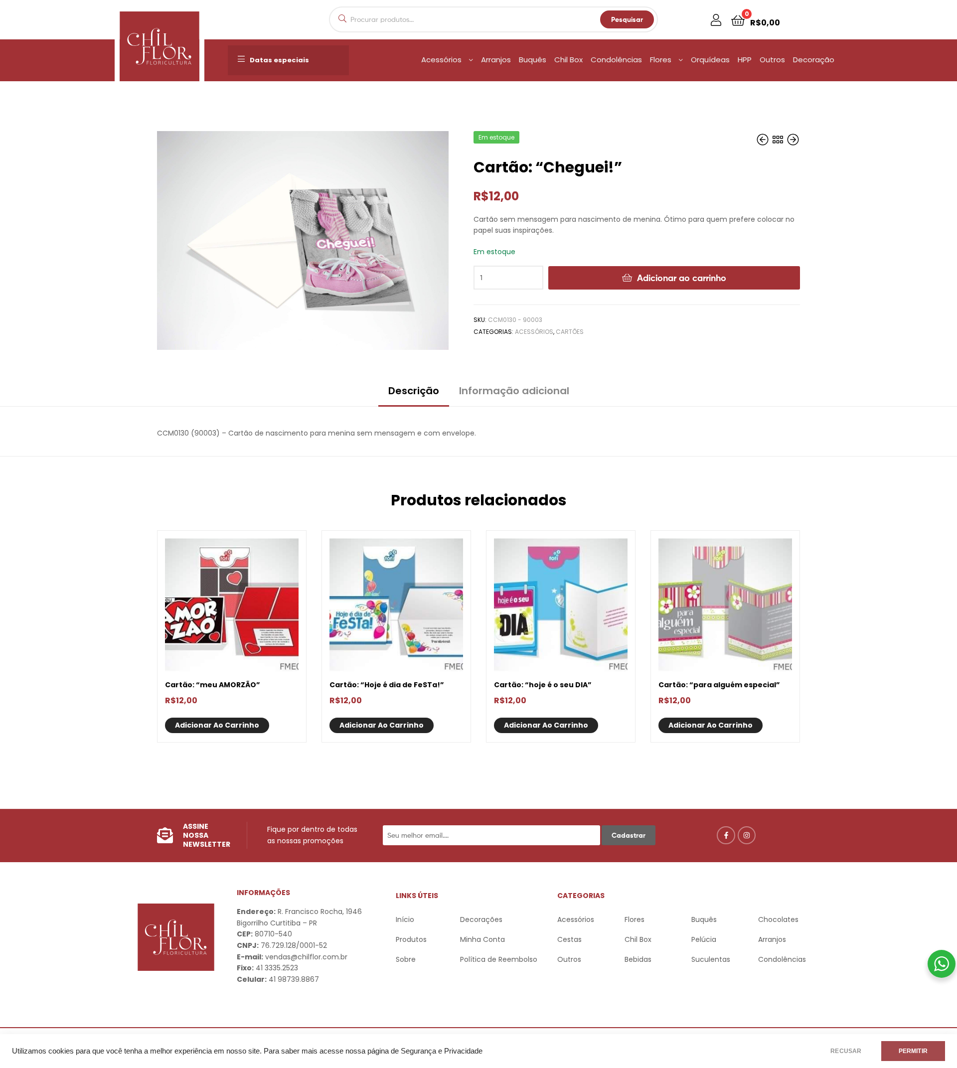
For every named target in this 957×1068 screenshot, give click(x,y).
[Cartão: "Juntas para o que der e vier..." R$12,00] (793, 140)
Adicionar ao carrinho (681, 278)
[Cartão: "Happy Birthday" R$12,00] (764, 140)
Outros (772, 59)
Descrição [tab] (413, 391)
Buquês (532, 59)
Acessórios (441, 59)
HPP (745, 59)
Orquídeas (710, 59)
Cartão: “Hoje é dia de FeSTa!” (386, 685)
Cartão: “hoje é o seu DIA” (543, 685)
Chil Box (568, 59)
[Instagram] (747, 835)
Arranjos (496, 59)
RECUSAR (845, 1051)
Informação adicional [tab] (514, 391)
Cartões (570, 331)
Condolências (616, 59)
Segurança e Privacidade (441, 1051)
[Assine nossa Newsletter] (165, 835)
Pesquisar (627, 19)
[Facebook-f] (726, 835)
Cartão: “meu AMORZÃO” (212, 685)
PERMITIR (913, 1051)
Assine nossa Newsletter (206, 835)
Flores (660, 59)
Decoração (813, 59)
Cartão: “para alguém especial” (719, 685)
